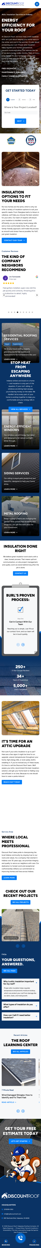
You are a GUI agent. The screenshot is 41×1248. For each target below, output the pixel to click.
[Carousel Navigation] (20, 643)
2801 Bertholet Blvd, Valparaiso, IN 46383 (16, 1218)
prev (18, 645)
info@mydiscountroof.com (12, 1214)
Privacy (19, 1232)
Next (19, 121)
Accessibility (7, 1230)
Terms (25, 1232)
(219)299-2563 (8, 1209)
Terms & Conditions (31, 1228)
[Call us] (20, 1238)
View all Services (19, 409)
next (23, 645)
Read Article (8, 1102)
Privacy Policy (20, 1228)
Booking (6, 1245)
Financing (34, 1245)
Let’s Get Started (19, 1141)
